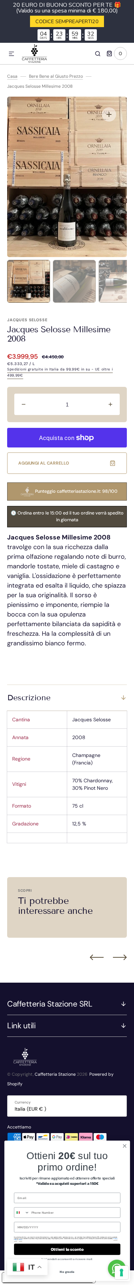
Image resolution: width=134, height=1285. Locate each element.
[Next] (120, 957)
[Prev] (97, 957)
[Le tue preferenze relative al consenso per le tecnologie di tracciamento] (121, 1272)
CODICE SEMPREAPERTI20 (67, 21)
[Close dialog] (124, 1146)
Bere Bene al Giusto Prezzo (56, 76)
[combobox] (21, 1213)
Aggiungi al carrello (43, 463)
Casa (12, 76)
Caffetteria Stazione (55, 1074)
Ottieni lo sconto (67, 1249)
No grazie (67, 1271)
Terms (20, 1239)
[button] (11, 54)
